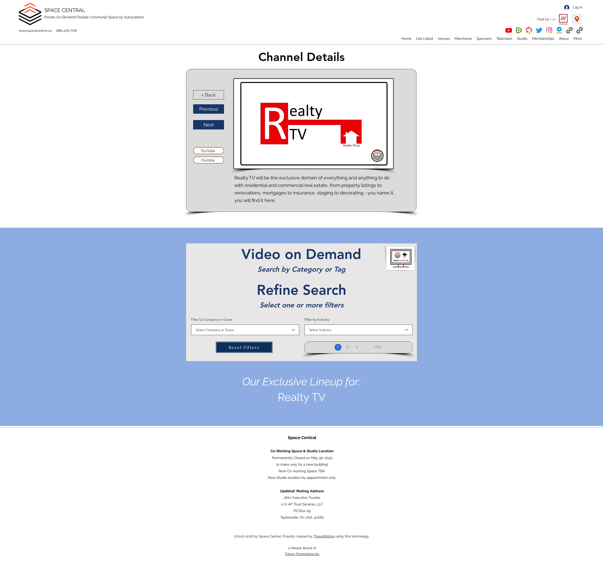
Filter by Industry (316, 319)
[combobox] (245, 329)
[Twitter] (539, 30)
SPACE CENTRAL (64, 10)
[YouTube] (509, 30)
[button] (559, 30)
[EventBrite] (569, 30)
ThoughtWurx (324, 536)
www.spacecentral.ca (35, 30)
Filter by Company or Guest (211, 319)
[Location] (577, 19)
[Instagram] (549, 30)
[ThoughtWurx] (579, 30)
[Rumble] (519, 30)
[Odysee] (529, 30)
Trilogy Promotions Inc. (302, 554)
